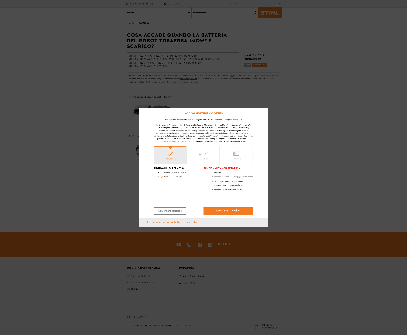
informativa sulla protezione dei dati (175, 141)
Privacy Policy (191, 222)
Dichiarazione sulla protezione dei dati (164, 222)
